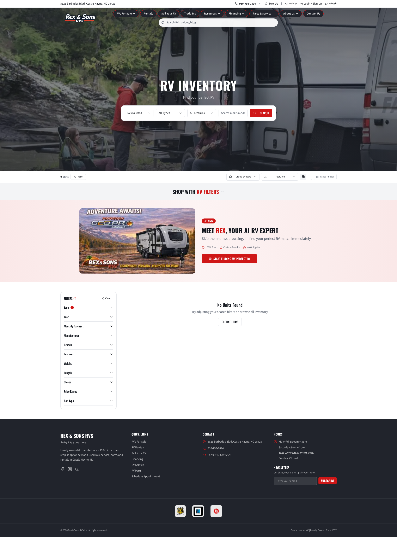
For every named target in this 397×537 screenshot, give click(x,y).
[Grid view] (303, 177)
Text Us (273, 4)
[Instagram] (70, 469)
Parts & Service (262, 14)
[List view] (309, 177)
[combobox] (218, 22)
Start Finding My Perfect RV (231, 258)
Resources (210, 14)
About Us (289, 14)
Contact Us (313, 14)
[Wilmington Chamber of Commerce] (198, 511)
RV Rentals (138, 447)
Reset (80, 177)
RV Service (138, 465)
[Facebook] (62, 469)
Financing (235, 14)
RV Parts (136, 471)
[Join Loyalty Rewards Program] (216, 511)
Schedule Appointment (146, 476)
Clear (108, 298)
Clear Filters (230, 322)
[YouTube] (77, 469)
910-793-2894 (247, 4)
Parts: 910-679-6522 (219, 455)
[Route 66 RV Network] (180, 511)
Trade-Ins (190, 14)
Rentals (148, 14)
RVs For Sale (124, 14)
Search (264, 113)
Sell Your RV (168, 14)
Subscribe (327, 480)
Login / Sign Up (313, 4)
